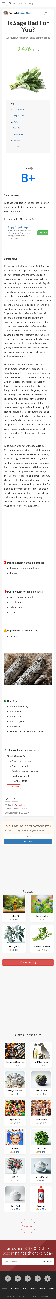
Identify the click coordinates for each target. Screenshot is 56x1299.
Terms (51, 1288)
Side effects (18, 128)
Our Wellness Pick (21, 147)
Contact (32, 1288)
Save (48, 13)
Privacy (42, 1288)
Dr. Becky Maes (24, 13)
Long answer (18, 115)
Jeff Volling (20, 805)
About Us (15, 1288)
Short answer (18, 109)
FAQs (15, 122)
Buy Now (43, 232)
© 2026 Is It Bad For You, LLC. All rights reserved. (28, 1296)
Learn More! (14, 786)
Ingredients (18, 134)
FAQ (24, 1288)
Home (4, 1288)
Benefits (16, 140)
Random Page (29, 962)
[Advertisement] (28, 529)
